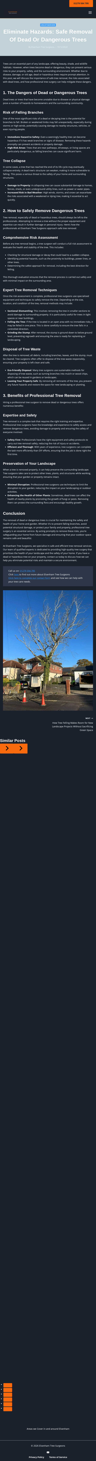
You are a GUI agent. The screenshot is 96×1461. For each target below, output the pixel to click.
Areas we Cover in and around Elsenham (48, 1428)
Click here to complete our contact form (29, 577)
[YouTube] (48, 1452)
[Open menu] (90, 12)
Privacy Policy (36, 1457)
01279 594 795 (81, 3)
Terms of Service (58, 1457)
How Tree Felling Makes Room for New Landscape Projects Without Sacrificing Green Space (72, 724)
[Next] (21, 749)
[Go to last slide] (7, 749)
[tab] (7, 1385)
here (16, 574)
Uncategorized (48, 25)
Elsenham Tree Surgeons (42, 47)
